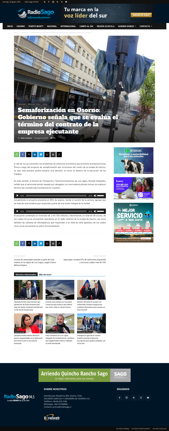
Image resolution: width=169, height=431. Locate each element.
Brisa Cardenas (26, 138)
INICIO (10, 26)
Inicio (16, 32)
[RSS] (57, 2)
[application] (60, 195)
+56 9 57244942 (61, 404)
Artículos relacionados (26, 274)
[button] (45, 2)
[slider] (101, 195)
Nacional (52, 26)
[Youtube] (66, 2)
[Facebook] (49, 2)
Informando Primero (34, 104)
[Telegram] (41, 154)
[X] (62, 2)
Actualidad (24, 32)
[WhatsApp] (16, 154)
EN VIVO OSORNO (122, 429)
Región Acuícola (105, 26)
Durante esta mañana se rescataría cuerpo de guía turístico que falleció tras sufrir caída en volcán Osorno (59, 304)
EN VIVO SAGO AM (159, 429)
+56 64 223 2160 (60, 401)
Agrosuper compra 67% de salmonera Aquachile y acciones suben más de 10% (85, 261)
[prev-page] (15, 348)
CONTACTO (145, 26)
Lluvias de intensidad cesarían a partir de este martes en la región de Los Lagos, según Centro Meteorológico (35, 262)
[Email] (47, 154)
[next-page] (20, 348)
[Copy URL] (59, 154)
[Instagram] (53, 2)
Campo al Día (86, 26)
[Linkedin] (34, 154)
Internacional (68, 26)
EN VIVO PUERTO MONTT (141, 429)
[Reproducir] (17, 195)
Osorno (21, 26)
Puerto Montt (36, 26)
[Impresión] (53, 154)
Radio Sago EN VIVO (32, 2)
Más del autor (45, 274)
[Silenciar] (95, 195)
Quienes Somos (126, 26)
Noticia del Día (19, 298)
